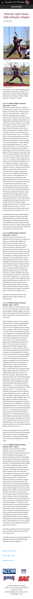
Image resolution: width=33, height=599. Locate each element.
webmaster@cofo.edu (11, 592)
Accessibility (14, 594)
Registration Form (8, 560)
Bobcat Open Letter (9, 555)
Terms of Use (23, 592)
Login (21, 594)
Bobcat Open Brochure (9, 551)
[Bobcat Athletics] (16, 2)
